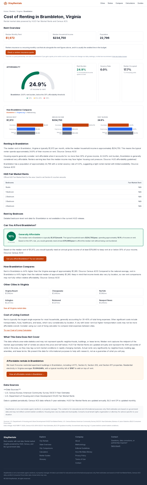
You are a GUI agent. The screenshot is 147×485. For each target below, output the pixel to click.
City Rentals (44, 441)
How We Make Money (83, 452)
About (77, 441)
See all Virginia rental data (15, 308)
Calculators (130, 3)
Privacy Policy (80, 456)
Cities (102, 3)
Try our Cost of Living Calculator (18, 330)
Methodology (80, 444)
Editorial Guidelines (82, 448)
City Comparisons (46, 448)
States (110, 3)
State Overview (45, 444)
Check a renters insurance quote (20, 52)
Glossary (43, 459)
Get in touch (115, 446)
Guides (140, 3)
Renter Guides (45, 456)
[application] (28, 129)
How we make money (119, 56)
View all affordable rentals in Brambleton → (26, 374)
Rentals (12, 11)
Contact (78, 463)
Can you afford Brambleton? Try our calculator (25, 259)
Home (6, 11)
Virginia (19, 11)
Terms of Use (80, 459)
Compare (119, 3)
